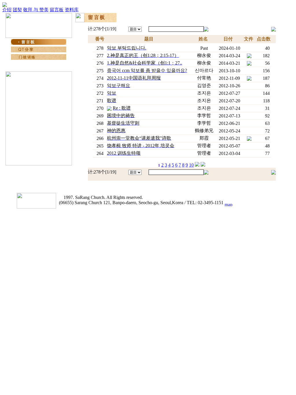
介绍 (7, 9)
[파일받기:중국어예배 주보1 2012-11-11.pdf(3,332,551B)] (249, 77)
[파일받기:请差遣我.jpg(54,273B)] (249, 137)
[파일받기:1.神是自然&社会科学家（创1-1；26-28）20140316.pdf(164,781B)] (249, 62)
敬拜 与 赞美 (36, 9)
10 (191, 165)
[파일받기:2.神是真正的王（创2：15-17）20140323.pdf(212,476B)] (249, 55)
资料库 (72, 9)
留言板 (57, 9)
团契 (17, 9)
